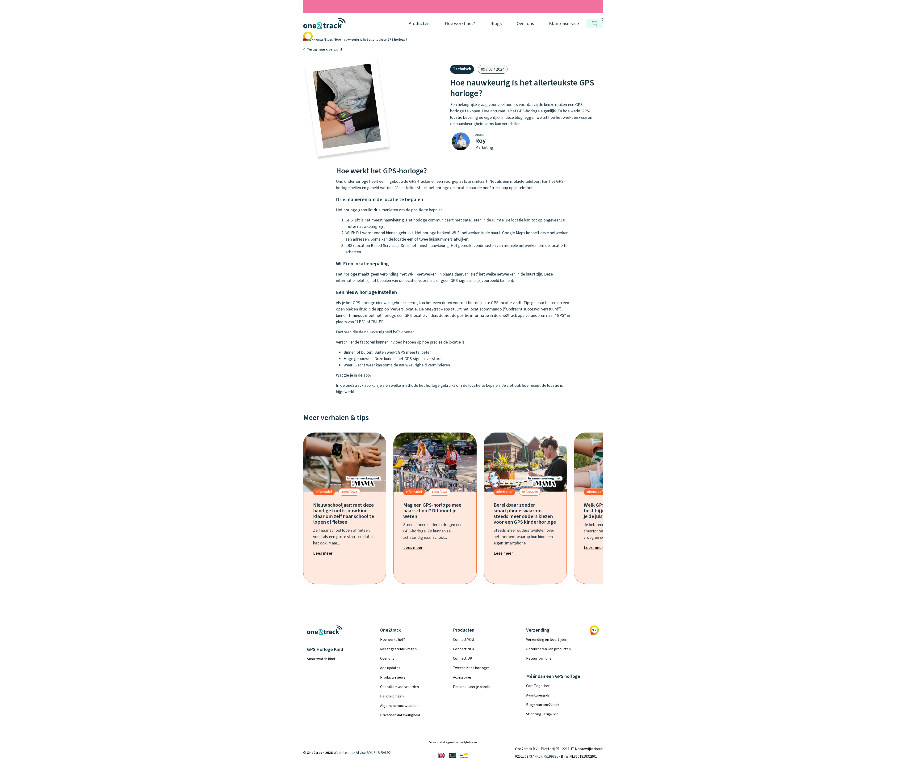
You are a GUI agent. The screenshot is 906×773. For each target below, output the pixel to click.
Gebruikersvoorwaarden (399, 686)
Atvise (361, 752)
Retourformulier (539, 658)
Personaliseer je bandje (472, 686)
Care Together (537, 685)
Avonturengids (538, 695)
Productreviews (392, 677)
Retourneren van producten (548, 649)
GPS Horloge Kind (325, 649)
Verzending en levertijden (546, 639)
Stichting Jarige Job (542, 714)
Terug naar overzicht (324, 49)
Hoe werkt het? (392, 639)
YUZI (373, 752)
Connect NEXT (464, 649)
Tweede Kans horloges (471, 668)
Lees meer (322, 553)
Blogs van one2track (542, 704)
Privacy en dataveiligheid (400, 715)
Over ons (387, 658)
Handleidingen (392, 696)
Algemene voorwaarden (399, 705)
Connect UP (462, 658)
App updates (390, 668)
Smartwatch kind (321, 659)
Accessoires (462, 677)
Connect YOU (463, 639)
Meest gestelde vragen (398, 649)
